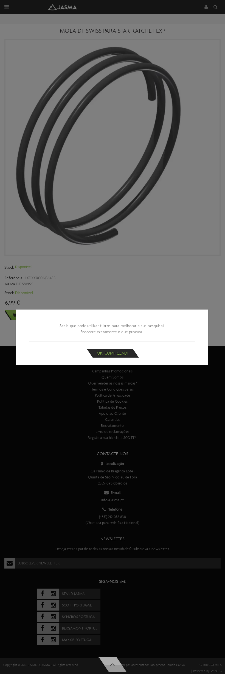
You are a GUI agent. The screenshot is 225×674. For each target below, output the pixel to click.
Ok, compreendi (112, 353)
